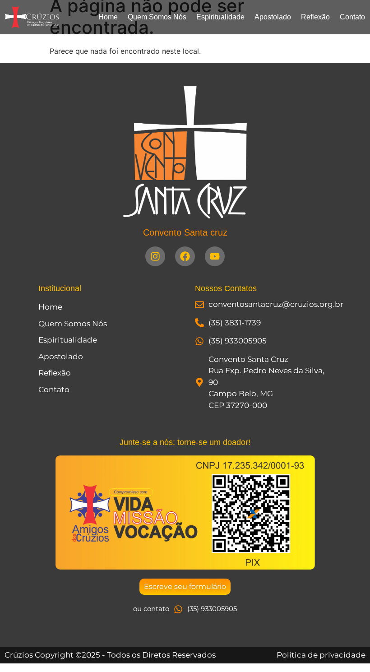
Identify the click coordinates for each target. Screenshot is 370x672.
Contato (352, 17)
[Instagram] (155, 256)
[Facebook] (185, 256)
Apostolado (272, 17)
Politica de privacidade (321, 654)
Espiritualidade (220, 17)
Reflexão (315, 17)
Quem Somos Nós (157, 17)
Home (108, 17)
